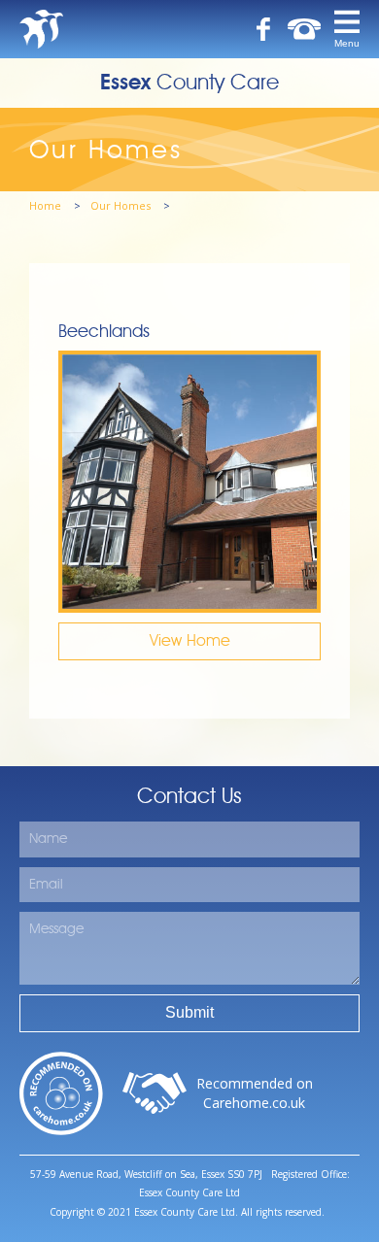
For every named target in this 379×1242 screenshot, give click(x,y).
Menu (347, 43)
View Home (190, 640)
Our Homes (122, 205)
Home (46, 205)
